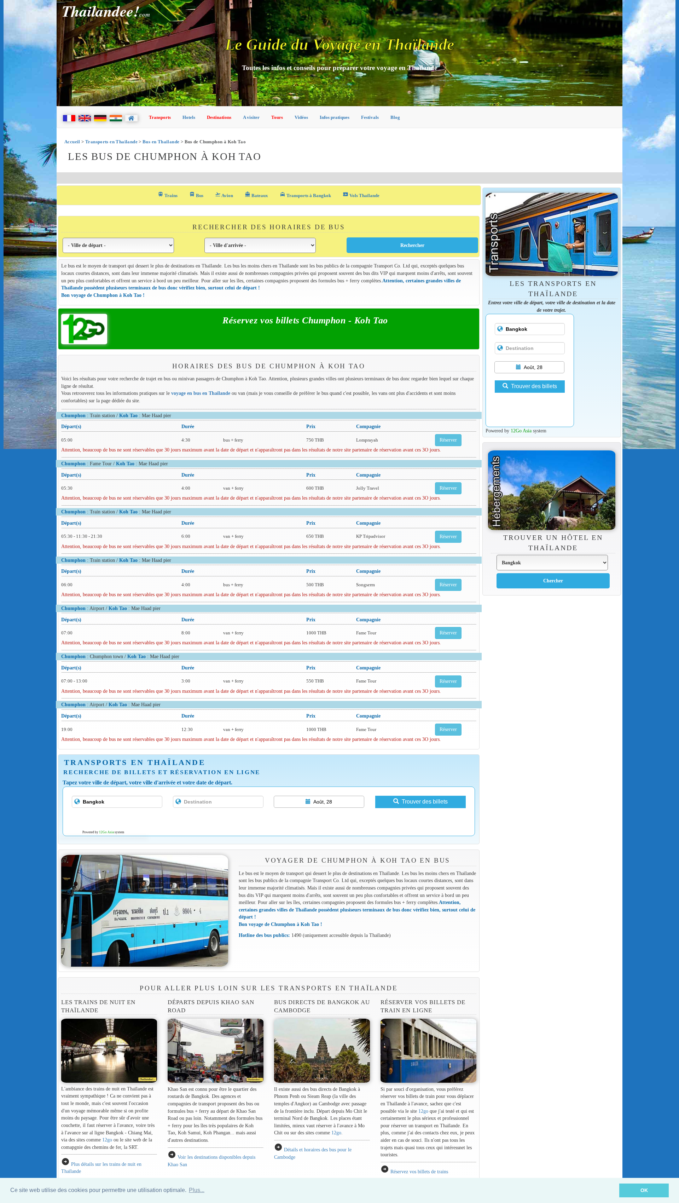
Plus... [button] (196, 1190)
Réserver (448, 440)
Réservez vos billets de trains (419, 1171)
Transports (160, 117)
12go (107, 1139)
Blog (395, 117)
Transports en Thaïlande (111, 141)
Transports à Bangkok (305, 194)
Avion (224, 194)
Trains (168, 194)
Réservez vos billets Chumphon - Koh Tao (305, 320)
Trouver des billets (425, 802)
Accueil (72, 141)
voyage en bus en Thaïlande (200, 393)
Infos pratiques (334, 117)
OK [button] (644, 1190)
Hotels (188, 117)
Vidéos (301, 117)
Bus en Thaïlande (161, 141)
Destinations (219, 117)
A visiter (251, 117)
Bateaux (256, 194)
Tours (277, 117)
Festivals (370, 117)
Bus (196, 194)
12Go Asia (106, 832)
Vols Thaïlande (361, 194)
